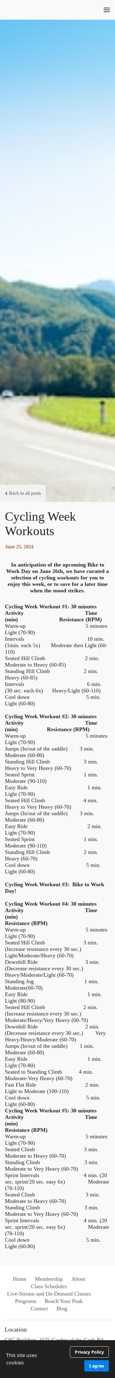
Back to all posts (25, 493)
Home (19, 1279)
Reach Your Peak (64, 1301)
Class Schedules (49, 1286)
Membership (49, 1279)
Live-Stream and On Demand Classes (49, 1294)
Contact (39, 1308)
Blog (61, 1308)
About (78, 1279)
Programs (25, 1301)
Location (16, 1329)
